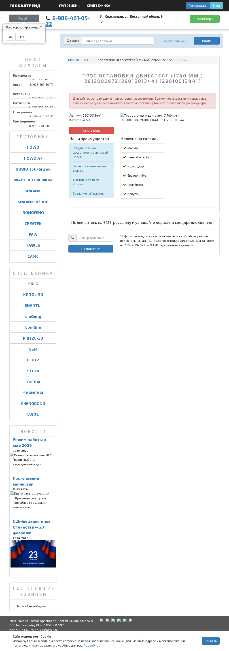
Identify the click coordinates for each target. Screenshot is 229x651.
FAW (33, 234)
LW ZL (33, 414)
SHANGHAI (33, 392)
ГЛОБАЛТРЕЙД (25, 5)
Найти (206, 41)
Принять (211, 641)
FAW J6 (33, 245)
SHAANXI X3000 (33, 201)
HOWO (33, 147)
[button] (174, 41)
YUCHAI (33, 381)
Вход (216, 5)
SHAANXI (33, 190)
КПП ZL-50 (33, 294)
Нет (21, 36)
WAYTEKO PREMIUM (33, 179)
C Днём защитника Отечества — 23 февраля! (32, 527)
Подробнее (92, 645)
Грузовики (68, 5)
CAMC (33, 256)
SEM (33, 349)
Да (11, 36)
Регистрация (198, 5)
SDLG (33, 283)
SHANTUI (33, 305)
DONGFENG (33, 212)
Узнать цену (91, 130)
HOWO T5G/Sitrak (33, 169)
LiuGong (33, 316)
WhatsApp (205, 19)
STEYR (33, 370)
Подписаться (90, 249)
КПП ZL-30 (33, 338)
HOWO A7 (33, 158)
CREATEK (33, 223)
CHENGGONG (33, 403)
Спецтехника (99, 5)
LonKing (33, 327)
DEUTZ (33, 359)
